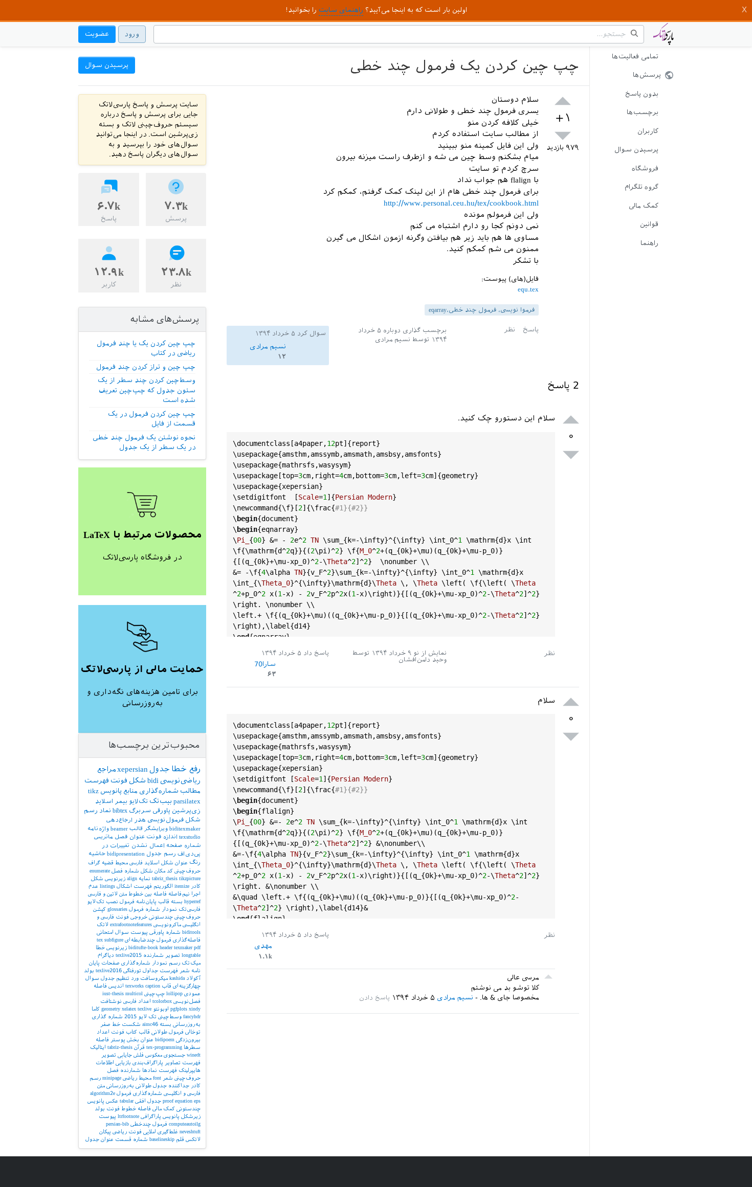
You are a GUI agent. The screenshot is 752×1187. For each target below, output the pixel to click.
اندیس (116, 986)
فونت (118, 781)
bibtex (120, 810)
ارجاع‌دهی (119, 820)
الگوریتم (163, 886)
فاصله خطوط (136, 1108)
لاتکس (193, 1139)
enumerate (100, 871)
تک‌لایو (138, 801)
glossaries (117, 909)
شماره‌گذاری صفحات (125, 963)
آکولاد (193, 978)
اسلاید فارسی (144, 862)
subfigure (113, 940)
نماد (105, 810)
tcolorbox (162, 1001)
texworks (134, 986)
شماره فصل (125, 871)
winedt (194, 1055)
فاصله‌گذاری (187, 940)
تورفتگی (132, 970)
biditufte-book (143, 947)
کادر (196, 886)
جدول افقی (148, 1101)
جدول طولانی (151, 1085)
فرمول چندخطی (148, 1124)
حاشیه (97, 853)
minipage (111, 1078)
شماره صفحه (183, 845)
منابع (130, 791)
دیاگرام (106, 955)
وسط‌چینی (170, 1016)
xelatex (129, 1009)
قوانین (649, 224)
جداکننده (178, 1085)
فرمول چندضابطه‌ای (148, 940)
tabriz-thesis (119, 1047)
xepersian (132, 769)
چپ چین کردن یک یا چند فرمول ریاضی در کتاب (146, 348)
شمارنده (153, 955)
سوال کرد (311, 333)
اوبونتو (161, 1009)
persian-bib (117, 1124)
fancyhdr (192, 1016)
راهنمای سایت (341, 10)
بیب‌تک (160, 801)
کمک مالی (643, 206)
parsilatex (187, 801)
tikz (93, 791)
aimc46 (150, 1024)
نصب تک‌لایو (102, 901)
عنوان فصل (130, 837)
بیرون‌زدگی (188, 1039)
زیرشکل (191, 1116)
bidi (153, 780)
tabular (127, 1101)
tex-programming (164, 1047)
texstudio (190, 837)
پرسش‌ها (647, 75)
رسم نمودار (166, 963)
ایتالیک (98, 1047)
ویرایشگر (156, 828)
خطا (100, 947)
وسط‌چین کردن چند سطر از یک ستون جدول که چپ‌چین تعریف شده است (146, 390)
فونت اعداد (110, 1032)
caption (152, 986)
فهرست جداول (160, 970)
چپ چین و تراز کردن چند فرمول (145, 367)
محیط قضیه (115, 862)
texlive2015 (129, 955)
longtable (191, 955)
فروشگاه (645, 168)
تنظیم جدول (115, 978)
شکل (137, 780)
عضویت (97, 34)
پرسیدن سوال (636, 149)
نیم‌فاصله (179, 894)
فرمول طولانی (167, 1032)
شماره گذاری (107, 1016)
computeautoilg (185, 1124)
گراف (94, 862)
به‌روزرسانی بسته (180, 1024)
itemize (181, 886)
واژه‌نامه (98, 828)
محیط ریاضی (137, 1078)
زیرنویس (116, 947)
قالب (136, 828)
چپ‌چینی (154, 993)
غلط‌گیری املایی (160, 1131)
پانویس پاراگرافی (160, 1116)
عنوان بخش (140, 1039)
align (132, 878)
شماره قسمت (131, 1139)
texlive (144, 1009)
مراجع (106, 769)
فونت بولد (107, 1108)
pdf (197, 947)
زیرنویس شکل (108, 878)
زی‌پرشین (186, 810)
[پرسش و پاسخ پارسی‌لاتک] (663, 39)
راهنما (649, 243)
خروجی (138, 917)
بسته (177, 901)
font (157, 1078)
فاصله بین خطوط (147, 894)
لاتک (102, 924)
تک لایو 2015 (140, 1016)
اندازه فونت (162, 837)
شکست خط (126, 1024)
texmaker (183, 947)
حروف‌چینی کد (184, 871)
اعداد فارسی (137, 1001)
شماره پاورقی (165, 932)
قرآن (139, 1047)
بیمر (121, 801)
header (166, 947)
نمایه (144, 878)
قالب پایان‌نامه (152, 901)
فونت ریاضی (127, 1131)
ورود (132, 34)
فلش (139, 1055)
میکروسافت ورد (149, 978)
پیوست (107, 1116)
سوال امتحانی (113, 932)
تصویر (172, 955)
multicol (134, 993)
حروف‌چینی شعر (182, 1078)
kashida (177, 978)
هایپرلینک (190, 1070)
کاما (96, 1009)
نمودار (169, 909)
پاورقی (161, 810)
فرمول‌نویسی (165, 819)
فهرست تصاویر (183, 1062)
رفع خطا (186, 769)
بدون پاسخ (641, 94)
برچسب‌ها (642, 112)
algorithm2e (102, 1093)
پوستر (117, 1039)
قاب (166, 986)
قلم (180, 1139)
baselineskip (161, 1139)
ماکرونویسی (167, 924)
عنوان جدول (99, 1139)
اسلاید (104, 801)
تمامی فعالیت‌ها (635, 56)
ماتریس (103, 837)
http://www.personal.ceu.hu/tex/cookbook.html (461, 203)
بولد (89, 970)
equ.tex (528, 289)
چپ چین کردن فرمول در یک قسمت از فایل (151, 419)
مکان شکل (153, 871)
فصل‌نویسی (187, 1001)
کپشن (99, 909)
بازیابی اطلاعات (113, 1062)
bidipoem (164, 1039)
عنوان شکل (174, 862)
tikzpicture (190, 878)
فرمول (127, 901)
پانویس (111, 791)
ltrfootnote (128, 1116)
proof (168, 1101)
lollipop (174, 993)
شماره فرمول (144, 909)
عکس (112, 1101)
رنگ (195, 862)
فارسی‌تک (190, 909)
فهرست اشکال (134, 886)
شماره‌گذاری (159, 791)
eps (197, 1101)
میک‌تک (191, 963)
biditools (191, 932)
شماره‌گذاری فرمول (139, 1093)
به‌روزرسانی (120, 1085)
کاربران (647, 131)
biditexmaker (185, 828)
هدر (140, 819)
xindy (195, 1009)
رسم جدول (161, 853)
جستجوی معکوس (165, 1055)
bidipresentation (126, 853)
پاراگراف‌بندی (147, 1062)
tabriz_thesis (165, 878)
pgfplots (178, 1009)
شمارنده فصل (124, 1070)
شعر (185, 970)
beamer (119, 828)
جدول (159, 769)
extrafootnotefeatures (131, 924)
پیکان (105, 1131)
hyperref (192, 901)
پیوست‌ (139, 932)
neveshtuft (190, 1131)
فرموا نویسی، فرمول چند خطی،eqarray (482, 309)
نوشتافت (111, 1001)
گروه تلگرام (641, 187)
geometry (110, 1009)
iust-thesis (113, 993)
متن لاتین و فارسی (107, 894)
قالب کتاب (138, 1032)
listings (107, 886)
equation (183, 1101)
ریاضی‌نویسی (180, 780)
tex (100, 940)
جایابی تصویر (116, 1055)
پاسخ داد (316, 653)
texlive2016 (109, 970)
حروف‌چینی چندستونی (175, 917)
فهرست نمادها (159, 1070)
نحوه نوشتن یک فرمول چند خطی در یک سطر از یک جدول (144, 443)
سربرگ (140, 810)
